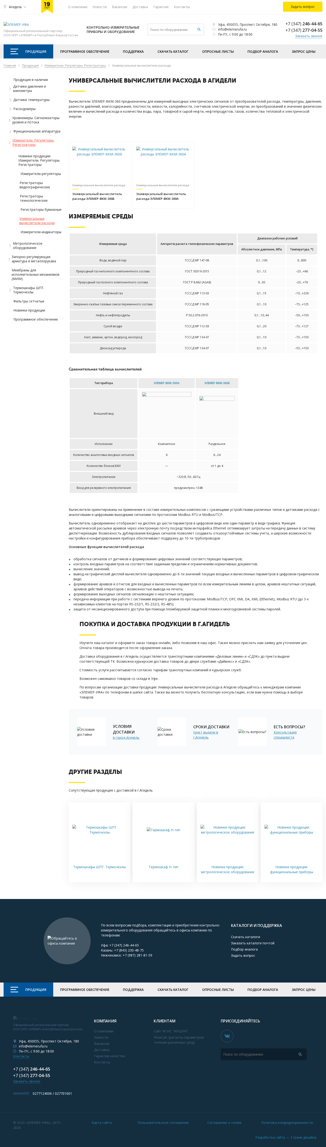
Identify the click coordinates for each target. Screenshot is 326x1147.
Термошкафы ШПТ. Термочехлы (28, 290)
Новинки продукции (29, 310)
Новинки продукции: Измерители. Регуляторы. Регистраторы (39, 160)
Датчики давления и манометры (29, 88)
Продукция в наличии (30, 80)
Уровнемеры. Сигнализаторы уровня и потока (35, 120)
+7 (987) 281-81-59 (137, 955)
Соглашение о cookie (224, 1122)
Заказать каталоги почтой (252, 943)
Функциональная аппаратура (36, 131)
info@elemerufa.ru (232, 29)
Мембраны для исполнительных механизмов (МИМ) (35, 274)
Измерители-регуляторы (41, 174)
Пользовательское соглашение (163, 1122)
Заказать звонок (308, 36)
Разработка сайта (285, 1137)
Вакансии (119, 7)
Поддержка (133, 51)
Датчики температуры (31, 100)
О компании (77, 7)
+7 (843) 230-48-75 (129, 950)
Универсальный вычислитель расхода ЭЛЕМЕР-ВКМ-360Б (97, 196)
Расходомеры (24, 109)
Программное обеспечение (84, 51)
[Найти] (198, 29)
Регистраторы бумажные (41, 209)
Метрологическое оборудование (27, 245)
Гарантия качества (109, 1056)
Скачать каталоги (245, 937)
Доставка (140, 7)
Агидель (15, 7)
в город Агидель (126, 737)
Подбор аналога (262, 51)
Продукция (35, 51)
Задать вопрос (243, 955)
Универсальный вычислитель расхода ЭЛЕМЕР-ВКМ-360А (161, 196)
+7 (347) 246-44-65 (124, 945)
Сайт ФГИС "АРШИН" (171, 1031)
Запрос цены (303, 51)
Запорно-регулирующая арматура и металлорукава (34, 259)
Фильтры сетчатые (28, 301)
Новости (100, 7)
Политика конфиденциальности (287, 1122)
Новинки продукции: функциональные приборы (291, 869)
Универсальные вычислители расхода (37, 221)
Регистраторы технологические (34, 198)
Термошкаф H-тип (163, 867)
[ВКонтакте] (227, 1036)
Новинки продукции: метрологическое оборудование (227, 869)
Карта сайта (102, 1122)
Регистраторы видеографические (35, 185)
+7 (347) (303, 23)
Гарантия (160, 7)
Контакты (182, 7)
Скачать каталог (173, 51)
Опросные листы (218, 51)
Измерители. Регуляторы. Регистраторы (33, 142)
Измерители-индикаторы (41, 232)
